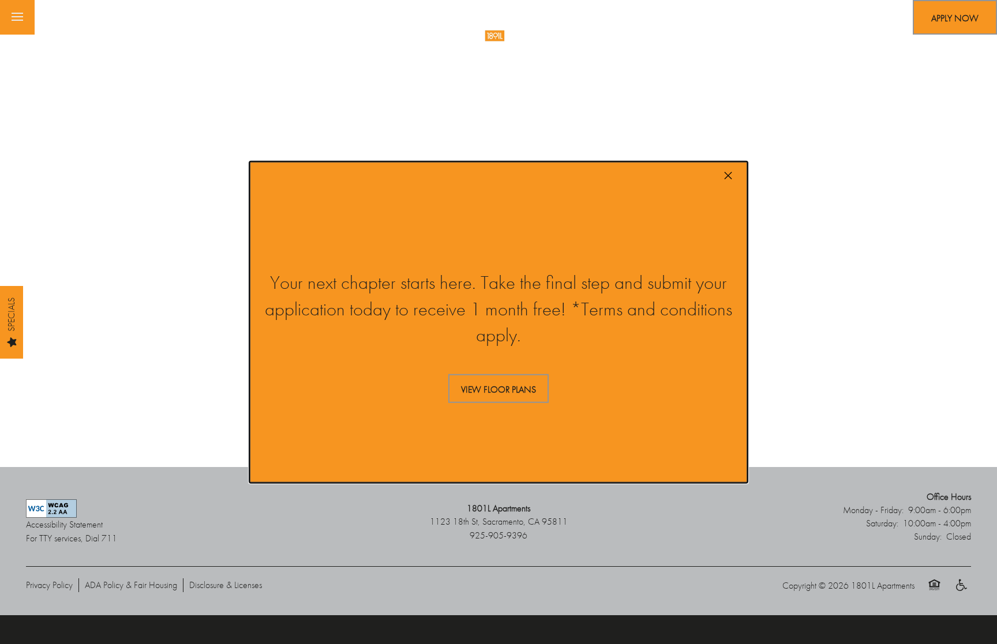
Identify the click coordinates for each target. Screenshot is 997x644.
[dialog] (498, 322)
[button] (498, 388)
